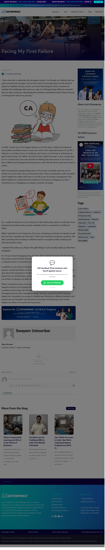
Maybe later (52, 287)
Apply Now (98, 1)
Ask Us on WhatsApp (54, 283)
